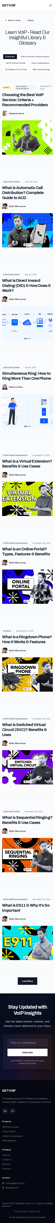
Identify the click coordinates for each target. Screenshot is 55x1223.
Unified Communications (12, 1136)
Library (31, 20)
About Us (6, 1155)
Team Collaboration (40, 63)
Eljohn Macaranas (17, 206)
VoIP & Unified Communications (35, 56)
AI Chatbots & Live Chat (16, 69)
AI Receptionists (9, 1140)
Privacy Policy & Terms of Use (27, 1211)
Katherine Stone (16, 113)
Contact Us (6, 1159)
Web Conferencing (41, 69)
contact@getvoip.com (15, 1183)
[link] (27, 124)
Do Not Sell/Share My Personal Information (27, 1217)
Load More (27, 981)
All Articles (10, 56)
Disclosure (6, 1169)
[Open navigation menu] (50, 5)
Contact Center (8, 1131)
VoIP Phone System (10, 1127)
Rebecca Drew (16, 387)
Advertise (6, 1164)
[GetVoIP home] (8, 5)
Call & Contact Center (15, 63)
